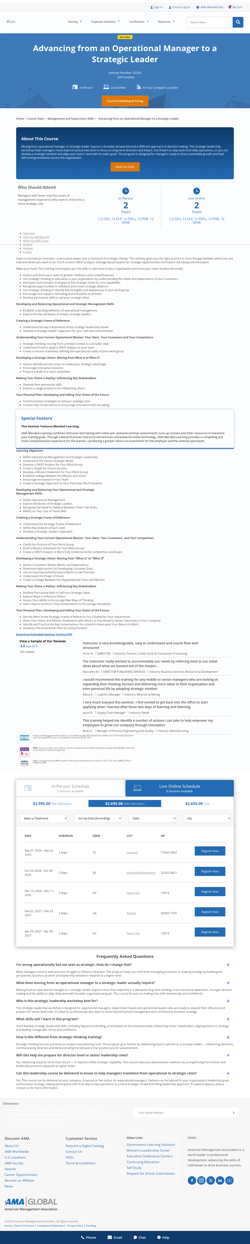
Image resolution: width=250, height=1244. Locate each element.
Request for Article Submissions (151, 1173)
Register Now (210, 851)
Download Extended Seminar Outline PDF (44, 634)
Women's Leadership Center (148, 1150)
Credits (27, 252)
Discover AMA (17, 1138)
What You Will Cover (36, 241)
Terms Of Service (24, 1225)
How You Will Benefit (36, 237)
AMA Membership (212, 7)
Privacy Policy (75, 1225)
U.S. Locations (15, 1157)
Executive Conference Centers (149, 1156)
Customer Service (81, 1138)
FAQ (69, 1157)
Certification (138, 22)
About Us (12, 1146)
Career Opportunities (21, 1174)
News (9, 1186)
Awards (10, 1169)
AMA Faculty (14, 1163)
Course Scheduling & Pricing (125, 101)
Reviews (28, 248)
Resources (166, 22)
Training (74, 22)
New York (133, 893)
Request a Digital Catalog (85, 1146)
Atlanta (131, 913)
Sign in (158, 7)
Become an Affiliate (19, 1180)
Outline (27, 244)
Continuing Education (143, 1162)
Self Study (134, 1167)
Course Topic (36, 118)
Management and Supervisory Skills (71, 118)
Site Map (91, 1225)
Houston (132, 852)
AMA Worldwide (17, 1151)
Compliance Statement (50, 1225)
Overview (29, 233)
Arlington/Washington (141, 873)
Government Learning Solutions (151, 1144)
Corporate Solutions (105, 22)
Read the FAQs (125, 167)
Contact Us (74, 1151)
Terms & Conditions (80, 1163)
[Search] (238, 22)
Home (20, 118)
